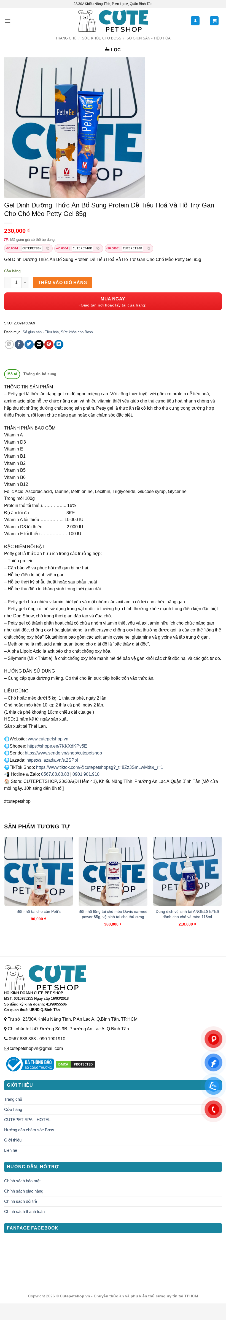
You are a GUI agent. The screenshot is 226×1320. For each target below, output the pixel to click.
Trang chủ (65, 38)
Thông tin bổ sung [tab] (39, 374)
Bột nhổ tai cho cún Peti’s (39, 911)
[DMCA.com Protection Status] (75, 1064)
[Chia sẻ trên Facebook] (19, 344)
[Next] (221, 886)
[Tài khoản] (195, 20)
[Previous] (4, 886)
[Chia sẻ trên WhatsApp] (9, 344)
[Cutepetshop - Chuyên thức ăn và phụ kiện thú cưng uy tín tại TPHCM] (113, 21)
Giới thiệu (12, 1140)
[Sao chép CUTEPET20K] (148, 248)
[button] (7, 21)
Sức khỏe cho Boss (101, 38)
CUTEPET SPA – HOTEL (27, 1119)
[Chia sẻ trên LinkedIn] (58, 344)
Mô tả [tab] (12, 374)
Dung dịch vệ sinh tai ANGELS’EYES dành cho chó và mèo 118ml (187, 914)
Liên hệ (10, 1150)
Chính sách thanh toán (24, 1211)
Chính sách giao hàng (23, 1191)
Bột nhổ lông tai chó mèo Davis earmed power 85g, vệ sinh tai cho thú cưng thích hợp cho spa (113, 914)
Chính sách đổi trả (20, 1201)
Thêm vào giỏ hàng (62, 282)
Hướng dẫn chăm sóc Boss (29, 1129)
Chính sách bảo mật (22, 1180)
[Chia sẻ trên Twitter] (29, 344)
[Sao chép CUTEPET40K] (98, 248)
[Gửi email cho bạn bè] (39, 344)
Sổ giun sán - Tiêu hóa (149, 38)
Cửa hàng (13, 1109)
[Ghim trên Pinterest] (48, 344)
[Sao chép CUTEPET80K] (47, 248)
